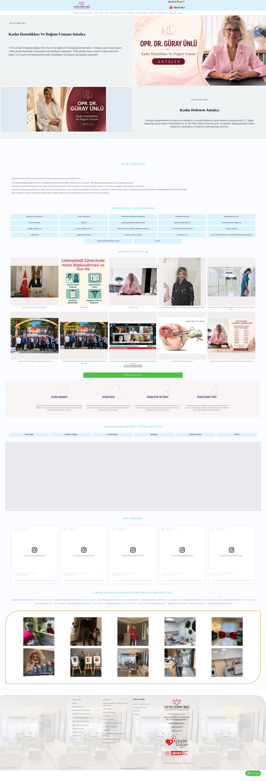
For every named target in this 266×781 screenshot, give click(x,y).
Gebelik (84, 223)
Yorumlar (172, 13)
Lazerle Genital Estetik (133, 235)
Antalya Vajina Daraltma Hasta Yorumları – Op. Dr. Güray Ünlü (236, 600)
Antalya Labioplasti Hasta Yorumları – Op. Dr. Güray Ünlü (199, 600)
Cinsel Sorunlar (84, 217)
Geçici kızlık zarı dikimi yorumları (177, 603)
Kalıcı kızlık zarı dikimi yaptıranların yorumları (152, 603)
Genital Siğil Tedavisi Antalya (182, 229)
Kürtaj (107, 13)
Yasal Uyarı (136, 714)
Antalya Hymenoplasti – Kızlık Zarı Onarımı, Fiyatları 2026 (231, 235)
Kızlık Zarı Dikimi (128, 13)
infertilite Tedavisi (182, 217)
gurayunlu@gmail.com (177, 723)
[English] (175, 2)
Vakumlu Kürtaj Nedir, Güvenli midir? (182, 361)
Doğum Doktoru (34, 223)
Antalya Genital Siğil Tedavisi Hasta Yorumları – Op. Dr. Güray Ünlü (160, 600)
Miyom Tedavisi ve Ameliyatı (231, 223)
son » (140, 366)
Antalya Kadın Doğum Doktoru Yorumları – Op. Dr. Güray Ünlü (85, 603)
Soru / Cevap (98, 13)
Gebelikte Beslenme (84, 235)
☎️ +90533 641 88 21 (177, 8)
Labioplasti (34, 235)
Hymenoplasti (182, 235)
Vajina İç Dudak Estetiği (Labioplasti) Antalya (133, 229)
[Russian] (180, 2)
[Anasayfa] (81, 5)
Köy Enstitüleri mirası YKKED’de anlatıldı (34, 307)
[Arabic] (172, 2)
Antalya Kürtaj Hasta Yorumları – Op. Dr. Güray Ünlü (49, 603)
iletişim (179, 13)
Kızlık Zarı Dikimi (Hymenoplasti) (133, 223)
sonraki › (134, 366)
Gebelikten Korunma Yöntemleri (133, 217)
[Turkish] (169, 2)
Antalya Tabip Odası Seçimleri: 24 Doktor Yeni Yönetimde (34, 361)
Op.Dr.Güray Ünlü (87, 13)
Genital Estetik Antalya (83, 229)
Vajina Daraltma (231, 229)
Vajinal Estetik (84, 307)
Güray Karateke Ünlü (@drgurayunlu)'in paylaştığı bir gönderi (34, 580)
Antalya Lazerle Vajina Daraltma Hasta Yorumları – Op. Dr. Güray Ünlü (75, 600)
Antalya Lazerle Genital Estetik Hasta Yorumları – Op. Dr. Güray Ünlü (31, 600)
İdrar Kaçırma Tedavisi (182, 223)
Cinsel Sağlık (162, 13)
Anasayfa (76, 13)
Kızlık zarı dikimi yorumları (197, 603)
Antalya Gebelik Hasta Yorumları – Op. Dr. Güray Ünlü (121, 603)
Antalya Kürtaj (133, 307)
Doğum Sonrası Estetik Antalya (108, 241)
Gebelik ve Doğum (141, 13)
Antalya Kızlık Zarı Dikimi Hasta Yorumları (219, 603)
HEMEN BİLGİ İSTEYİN (133, 375)
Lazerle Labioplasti (35, 229)
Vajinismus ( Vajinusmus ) (34, 217)
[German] (178, 2)
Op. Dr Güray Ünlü (141, 768)
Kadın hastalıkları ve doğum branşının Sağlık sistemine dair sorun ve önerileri (182, 307)
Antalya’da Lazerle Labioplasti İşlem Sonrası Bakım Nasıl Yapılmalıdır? (231, 361)
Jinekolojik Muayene (231, 217)
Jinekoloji (152, 13)
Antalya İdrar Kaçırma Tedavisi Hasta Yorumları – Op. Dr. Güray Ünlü (117, 600)
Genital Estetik (116, 13)
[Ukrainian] (183, 2)
